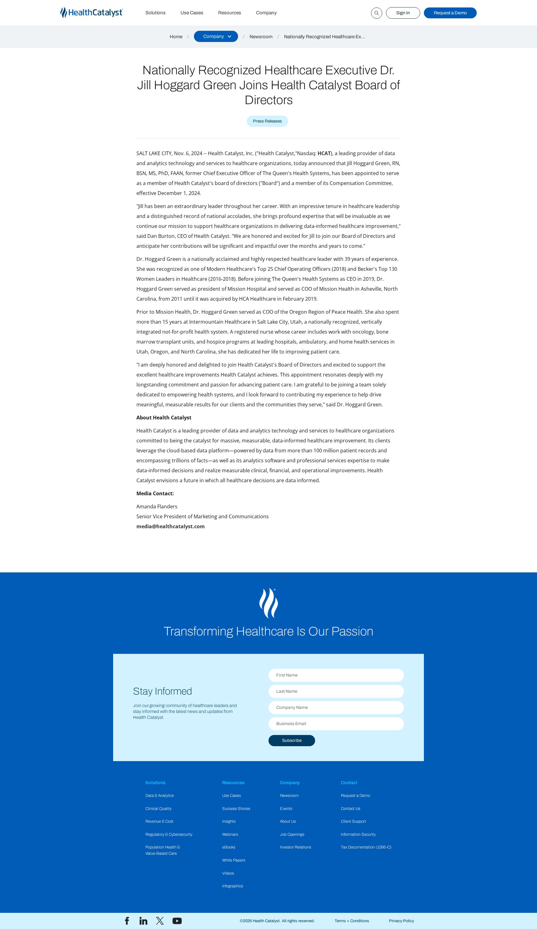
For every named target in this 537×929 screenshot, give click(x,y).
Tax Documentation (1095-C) (366, 847)
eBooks (228, 847)
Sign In (403, 12)
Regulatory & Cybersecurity (168, 834)
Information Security (358, 834)
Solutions (155, 12)
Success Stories (236, 809)
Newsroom (261, 36)
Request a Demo (450, 12)
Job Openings (292, 834)
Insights (229, 821)
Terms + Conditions (352, 921)
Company (266, 12)
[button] (216, 36)
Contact (349, 782)
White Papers (233, 860)
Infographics (232, 886)
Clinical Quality (158, 809)
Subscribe (291, 740)
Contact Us (350, 809)
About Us (288, 821)
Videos (228, 873)
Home (176, 36)
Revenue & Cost (159, 821)
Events (286, 809)
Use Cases (192, 12)
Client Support (353, 821)
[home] (99, 13)
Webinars (230, 834)
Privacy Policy (401, 921)
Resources (229, 12)
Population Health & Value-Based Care (162, 850)
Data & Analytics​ (159, 795)
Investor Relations (295, 847)
